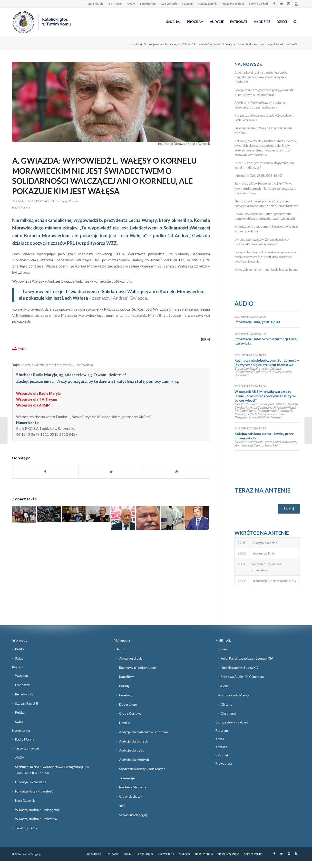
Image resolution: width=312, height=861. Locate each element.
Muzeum (187, 3)
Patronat (221, 755)
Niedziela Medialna (132, 787)
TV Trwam (115, 3)
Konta (219, 739)
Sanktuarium (148, 3)
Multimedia (122, 640)
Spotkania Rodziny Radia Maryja (142, 769)
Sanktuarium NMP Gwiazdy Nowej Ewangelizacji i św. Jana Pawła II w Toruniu (52, 770)
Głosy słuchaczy (130, 796)
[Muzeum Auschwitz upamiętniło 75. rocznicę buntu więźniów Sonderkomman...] (4, 430)
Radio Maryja (95, 3)
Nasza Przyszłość (233, 3)
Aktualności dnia (131, 658)
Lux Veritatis (169, 3)
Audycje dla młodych (134, 760)
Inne (122, 806)
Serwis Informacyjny (133, 815)
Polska (186, 44)
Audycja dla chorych (133, 741)
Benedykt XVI (25, 694)
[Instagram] (288, 3)
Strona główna (153, 44)
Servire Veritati (258, 3)
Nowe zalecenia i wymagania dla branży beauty (266, 269)
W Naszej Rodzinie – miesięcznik (37, 810)
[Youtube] (296, 3)
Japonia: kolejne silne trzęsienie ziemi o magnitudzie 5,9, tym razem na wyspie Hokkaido (260, 77)
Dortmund (228, 713)
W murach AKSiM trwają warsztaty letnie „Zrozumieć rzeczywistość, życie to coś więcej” (265, 395)
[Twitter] (281, 3)
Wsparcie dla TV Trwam (36, 399)
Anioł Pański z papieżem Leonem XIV (247, 658)
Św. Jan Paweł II (26, 703)
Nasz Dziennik (207, 3)
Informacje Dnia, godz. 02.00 (257, 322)
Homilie (124, 723)
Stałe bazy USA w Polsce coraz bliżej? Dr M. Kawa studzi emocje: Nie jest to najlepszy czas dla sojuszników (265, 188)
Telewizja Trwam (27, 748)
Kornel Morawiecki (59, 365)
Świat (19, 658)
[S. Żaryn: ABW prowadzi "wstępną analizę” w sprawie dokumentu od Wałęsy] (148, 518)
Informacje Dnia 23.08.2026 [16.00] (258, 176)
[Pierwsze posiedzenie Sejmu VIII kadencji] (49, 514)
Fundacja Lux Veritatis (30, 782)
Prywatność (223, 763)
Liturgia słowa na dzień (231, 722)
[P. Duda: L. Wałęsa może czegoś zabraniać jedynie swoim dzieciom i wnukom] (197, 518)
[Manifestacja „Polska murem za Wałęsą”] (24, 514)
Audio (244, 303)
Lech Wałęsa (84, 365)
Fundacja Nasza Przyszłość (34, 791)
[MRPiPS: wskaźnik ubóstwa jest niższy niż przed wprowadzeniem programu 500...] (308, 430)
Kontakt (221, 747)
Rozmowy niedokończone (137, 668)
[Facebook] (274, 3)
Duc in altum (128, 704)
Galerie (223, 686)
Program (221, 730)
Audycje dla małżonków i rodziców (143, 732)
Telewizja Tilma (26, 828)
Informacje (172, 44)
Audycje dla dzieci (132, 750)
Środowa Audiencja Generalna (242, 677)
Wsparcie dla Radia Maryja (38, 393)
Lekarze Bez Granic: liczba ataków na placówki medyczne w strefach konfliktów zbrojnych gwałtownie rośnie (265, 256)
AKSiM (131, 3)
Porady (124, 686)
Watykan (21, 676)
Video (222, 649)
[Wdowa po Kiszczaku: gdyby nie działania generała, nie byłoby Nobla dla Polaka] (74, 514)
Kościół (17, 667)
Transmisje (127, 778)
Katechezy (126, 677)
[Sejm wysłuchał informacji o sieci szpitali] (173, 518)
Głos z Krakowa (130, 713)
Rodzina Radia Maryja (233, 695)
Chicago (226, 704)
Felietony (125, 695)
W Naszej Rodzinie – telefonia (36, 819)
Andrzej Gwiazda (32, 365)
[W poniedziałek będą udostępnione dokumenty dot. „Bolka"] (98, 514)
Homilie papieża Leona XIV (240, 668)
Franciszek (22, 685)
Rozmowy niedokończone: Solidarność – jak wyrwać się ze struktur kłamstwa (266, 362)
